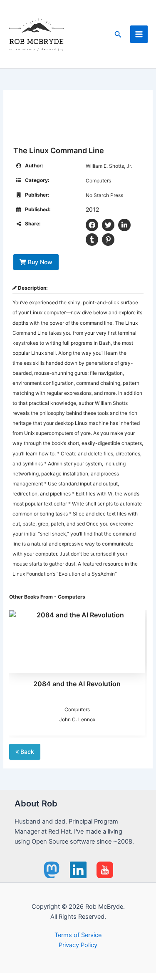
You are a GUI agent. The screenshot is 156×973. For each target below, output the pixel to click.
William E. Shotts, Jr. (109, 166)
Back (26, 751)
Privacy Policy (78, 945)
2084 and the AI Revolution (77, 684)
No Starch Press (104, 195)
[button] (118, 34)
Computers (98, 180)
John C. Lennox (77, 719)
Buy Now (39, 261)
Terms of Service (78, 935)
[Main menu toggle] (139, 34)
